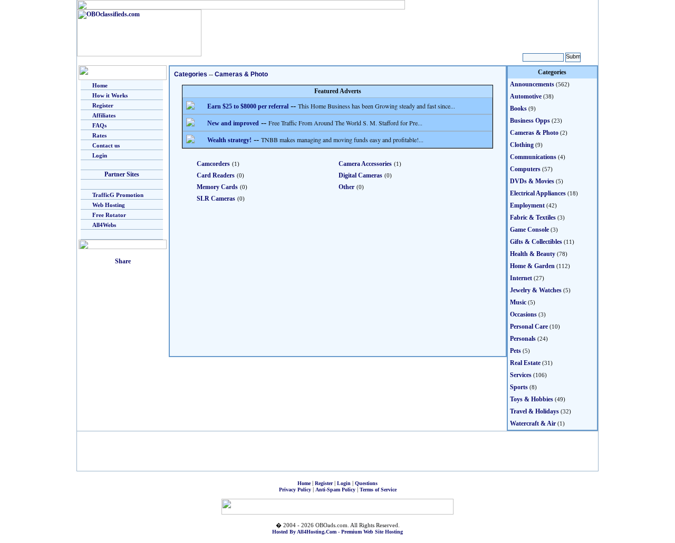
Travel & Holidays (534, 411)
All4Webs (104, 225)
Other (346, 187)
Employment (527, 205)
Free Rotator (109, 215)
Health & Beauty (532, 254)
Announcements (532, 84)
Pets (515, 350)
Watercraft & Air (533, 423)
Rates (99, 135)
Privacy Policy (295, 489)
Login (99, 155)
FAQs (99, 125)
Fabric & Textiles (533, 217)
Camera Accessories (365, 163)
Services (521, 375)
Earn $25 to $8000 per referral (247, 106)
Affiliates (103, 115)
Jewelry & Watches (536, 290)
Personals (523, 338)
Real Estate (525, 363)
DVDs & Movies (532, 181)
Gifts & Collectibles (536, 241)
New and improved (233, 123)
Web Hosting (108, 205)
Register (102, 105)
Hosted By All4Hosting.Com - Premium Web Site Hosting (337, 532)
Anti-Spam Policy (335, 489)
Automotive (526, 96)
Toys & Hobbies (531, 399)
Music (518, 302)
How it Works (110, 95)
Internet (521, 278)
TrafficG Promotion (117, 195)
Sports (519, 387)
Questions (366, 483)
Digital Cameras (360, 175)
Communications (533, 157)
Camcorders (213, 163)
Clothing (522, 145)
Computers (525, 169)
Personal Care (529, 326)
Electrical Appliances (538, 193)
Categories (190, 74)
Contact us (106, 145)
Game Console (529, 229)
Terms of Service (378, 489)
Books (518, 108)
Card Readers (216, 175)
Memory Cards (217, 187)
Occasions (523, 314)
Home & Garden (532, 266)
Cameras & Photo (241, 74)
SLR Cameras (216, 198)
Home (100, 85)
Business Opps (530, 120)
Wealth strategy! (229, 140)
